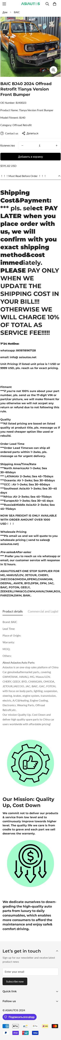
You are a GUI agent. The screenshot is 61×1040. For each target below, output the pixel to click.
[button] (54, 4)
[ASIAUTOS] (30, 4)
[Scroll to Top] (55, 1022)
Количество (7, 145)
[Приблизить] (53, 70)
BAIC (17, 12)
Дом (5, 12)
